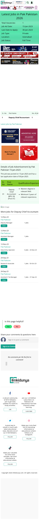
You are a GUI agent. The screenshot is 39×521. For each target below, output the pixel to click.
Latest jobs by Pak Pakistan (11, 124)
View (4, 226)
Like (10, 409)
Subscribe (29, 411)
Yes (8, 326)
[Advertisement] (19, 86)
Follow (10, 437)
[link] (19, 2)
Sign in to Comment (9, 346)
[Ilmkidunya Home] (6, 3)
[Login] (31, 2)
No (17, 326)
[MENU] (36, 2)
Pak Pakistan (6, 220)
